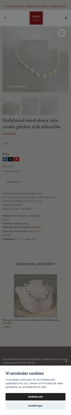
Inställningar (35, 405)
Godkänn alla (35, 396)
